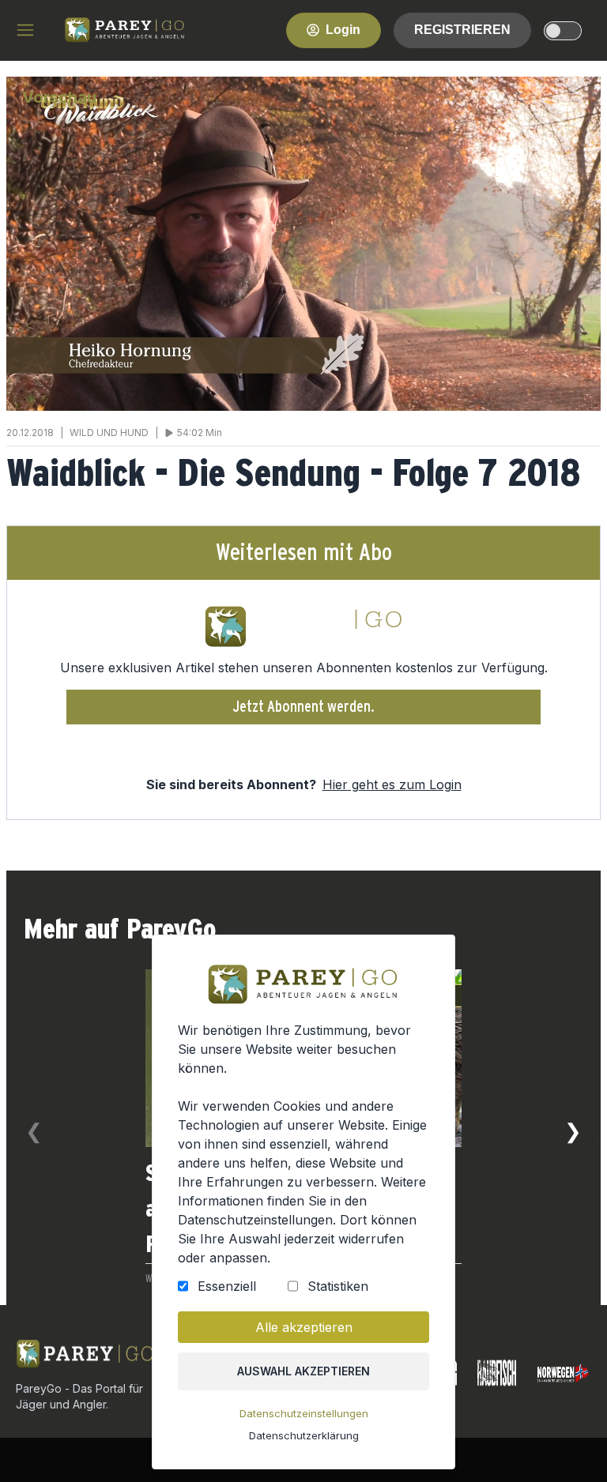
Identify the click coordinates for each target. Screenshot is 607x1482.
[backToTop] (569, 1444)
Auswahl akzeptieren (303, 1371)
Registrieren (462, 29)
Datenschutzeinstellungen (303, 1413)
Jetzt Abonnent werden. (304, 707)
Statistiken (337, 1286)
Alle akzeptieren (304, 1327)
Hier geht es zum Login (392, 784)
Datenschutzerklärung (304, 1435)
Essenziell (227, 1286)
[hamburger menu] (25, 30)
